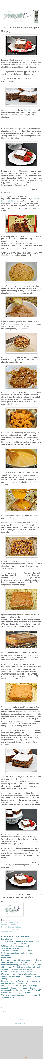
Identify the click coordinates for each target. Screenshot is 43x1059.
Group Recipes (30, 110)
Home (21, 1019)
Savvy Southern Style (10, 929)
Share (4, 1011)
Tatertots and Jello (8, 932)
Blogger (26, 1057)
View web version (21, 1023)
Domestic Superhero (9, 925)
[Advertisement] (21, 6)
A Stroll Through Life (9, 922)
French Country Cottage (11, 927)
